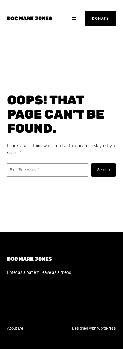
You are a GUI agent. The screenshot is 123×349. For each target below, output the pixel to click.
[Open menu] (74, 18)
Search (103, 169)
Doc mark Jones (29, 18)
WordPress (106, 328)
